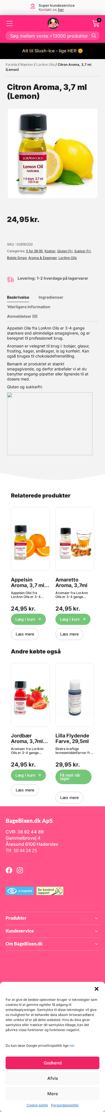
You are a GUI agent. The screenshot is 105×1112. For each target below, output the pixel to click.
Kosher (50, 251)
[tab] (22, 297)
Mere (52, 1093)
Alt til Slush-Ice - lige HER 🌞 (52, 50)
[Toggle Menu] (9, 23)
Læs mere (25, 634)
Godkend (53, 1063)
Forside (11, 64)
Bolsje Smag (17, 258)
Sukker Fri (82, 251)
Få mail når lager (70, 777)
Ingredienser (51, 297)
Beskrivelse (18, 297)
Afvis (52, 1078)
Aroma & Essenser (42, 258)
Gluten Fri (65, 251)
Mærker (26, 64)
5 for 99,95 (34, 251)
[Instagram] (20, 870)
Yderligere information (28, 306)
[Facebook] (9, 870)
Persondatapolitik (65, 1105)
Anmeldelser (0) (22, 316)
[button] (96, 989)
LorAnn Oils (45, 64)
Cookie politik (37, 1105)
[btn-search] (93, 35)
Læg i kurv (25, 619)
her (72, 1045)
